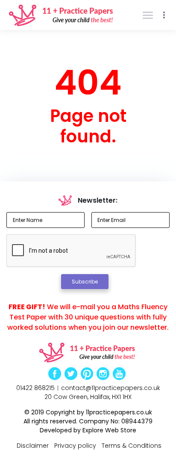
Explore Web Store (109, 430)
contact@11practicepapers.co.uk (110, 388)
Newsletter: (97, 200)
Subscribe (85, 281)
